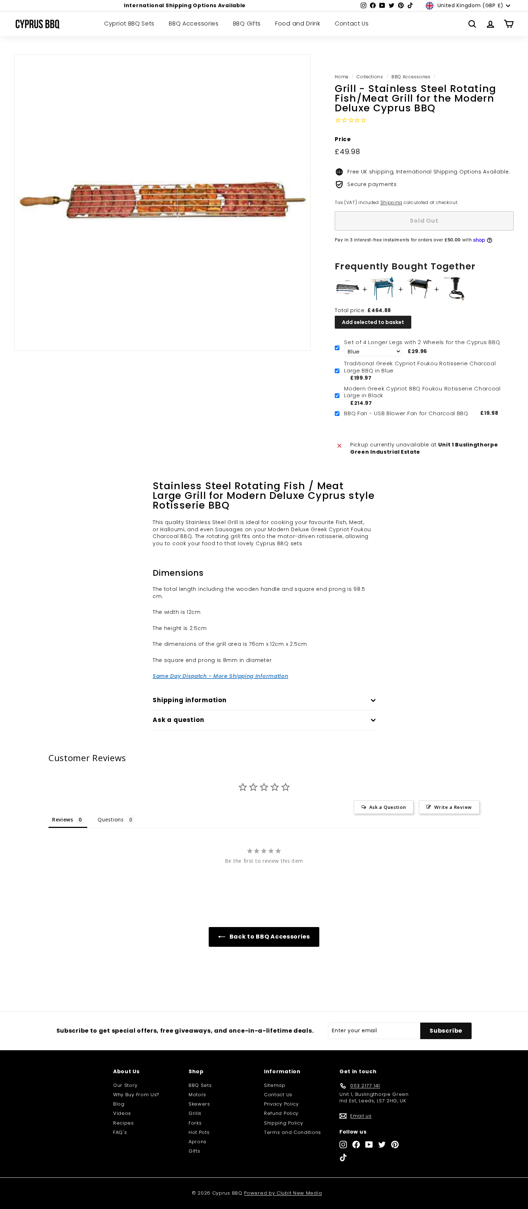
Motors (197, 1094)
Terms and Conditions (292, 1132)
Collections (370, 77)
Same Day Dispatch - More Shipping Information (220, 676)
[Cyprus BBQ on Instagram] (343, 1144)
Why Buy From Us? (136, 1094)
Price (343, 139)
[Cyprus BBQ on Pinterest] (395, 1144)
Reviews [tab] (62, 819)
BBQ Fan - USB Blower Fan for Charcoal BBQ (406, 413)
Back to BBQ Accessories (269, 936)
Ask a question (178, 719)
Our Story (125, 1085)
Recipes (123, 1123)
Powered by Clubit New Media (283, 1193)
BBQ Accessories (194, 24)
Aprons (198, 1141)
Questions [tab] (111, 819)
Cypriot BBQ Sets (129, 24)
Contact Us (352, 24)
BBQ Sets (200, 1085)
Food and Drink (297, 24)
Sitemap (275, 1085)
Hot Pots (199, 1132)
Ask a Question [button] (387, 807)
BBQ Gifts (247, 24)
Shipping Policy (283, 1123)
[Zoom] (162, 202)
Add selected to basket (373, 322)
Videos (122, 1113)
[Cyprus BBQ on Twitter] (382, 1144)
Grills (195, 1113)
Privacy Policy (281, 1104)
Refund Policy (281, 1113)
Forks (195, 1123)
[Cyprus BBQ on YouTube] (369, 1144)
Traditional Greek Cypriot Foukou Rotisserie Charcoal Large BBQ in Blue (420, 367)
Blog (119, 1104)
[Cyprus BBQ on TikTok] (343, 1157)
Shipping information (190, 700)
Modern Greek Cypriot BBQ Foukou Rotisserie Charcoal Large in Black (422, 392)
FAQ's (120, 1132)
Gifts (194, 1151)
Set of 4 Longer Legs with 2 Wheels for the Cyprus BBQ (422, 342)
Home (341, 77)
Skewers (199, 1104)
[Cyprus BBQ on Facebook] (356, 1144)
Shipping (391, 202)
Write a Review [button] (453, 807)
